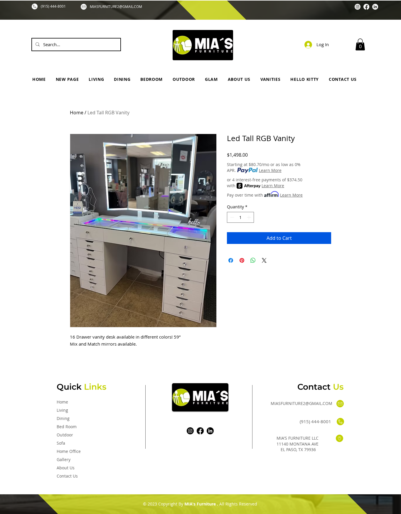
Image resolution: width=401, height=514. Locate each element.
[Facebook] (366, 7)
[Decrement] (231, 217)
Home (76, 112)
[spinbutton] (240, 217)
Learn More (270, 170)
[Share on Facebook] (230, 260)
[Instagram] (357, 7)
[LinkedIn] (375, 7)
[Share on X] (264, 260)
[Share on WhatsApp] (253, 260)
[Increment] (249, 217)
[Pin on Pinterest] (241, 260)
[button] (360, 44)
